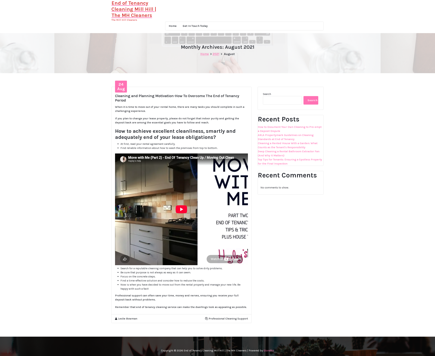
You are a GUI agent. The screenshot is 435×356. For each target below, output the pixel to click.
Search (267, 94)
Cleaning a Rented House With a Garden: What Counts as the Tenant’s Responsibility (287, 145)
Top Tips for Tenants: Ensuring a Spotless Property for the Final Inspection (290, 161)
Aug (121, 86)
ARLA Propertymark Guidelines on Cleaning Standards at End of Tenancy (286, 137)
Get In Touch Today (195, 26)
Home (173, 26)
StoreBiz (269, 350)
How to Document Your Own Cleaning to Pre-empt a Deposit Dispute (289, 129)
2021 (216, 54)
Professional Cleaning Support (228, 318)
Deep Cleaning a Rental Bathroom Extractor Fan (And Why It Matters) (288, 153)
